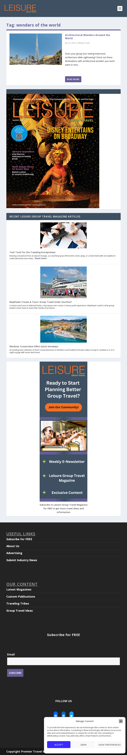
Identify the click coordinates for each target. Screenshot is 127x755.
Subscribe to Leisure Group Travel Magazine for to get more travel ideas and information (63, 508)
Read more (41, 258)
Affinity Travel (84, 43)
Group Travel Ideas (19, 610)
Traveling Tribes (17, 603)
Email (11, 654)
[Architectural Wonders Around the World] (35, 49)
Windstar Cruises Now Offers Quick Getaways (33, 346)
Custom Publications (20, 596)
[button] (120, 721)
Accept (58, 744)
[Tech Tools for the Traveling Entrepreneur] (63, 235)
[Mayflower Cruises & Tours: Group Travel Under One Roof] (63, 283)
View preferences (110, 744)
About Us (12, 546)
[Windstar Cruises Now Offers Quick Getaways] (63, 329)
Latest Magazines (18, 589)
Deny (84, 744)
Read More (73, 79)
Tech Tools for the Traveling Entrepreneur (32, 252)
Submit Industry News (21, 560)
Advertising (14, 553)
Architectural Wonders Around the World (87, 36)
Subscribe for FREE (19, 539)
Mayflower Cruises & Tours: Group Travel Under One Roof (40, 301)
